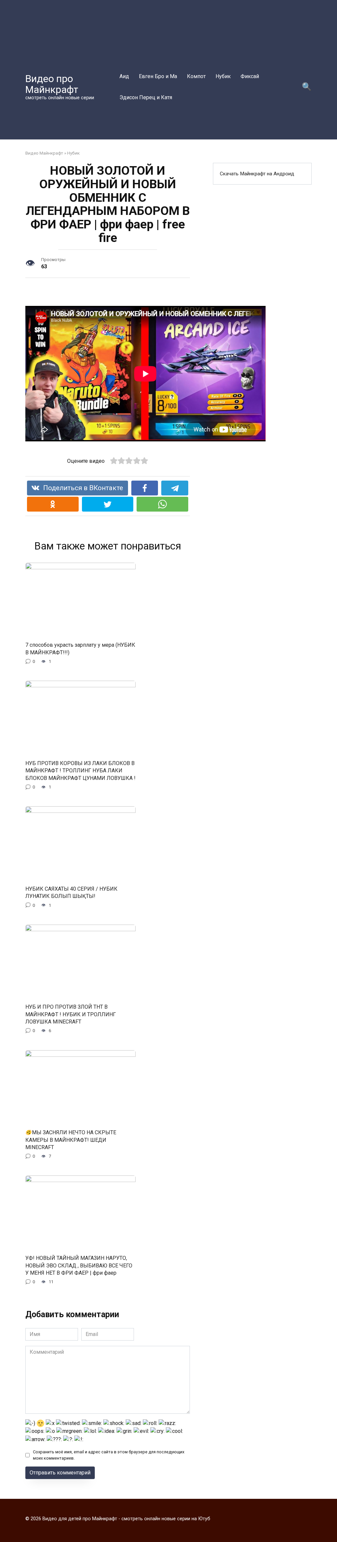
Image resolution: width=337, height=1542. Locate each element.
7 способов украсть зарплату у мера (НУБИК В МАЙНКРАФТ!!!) (80, 648)
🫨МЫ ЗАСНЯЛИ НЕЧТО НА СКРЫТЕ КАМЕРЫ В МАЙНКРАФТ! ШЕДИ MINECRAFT (70, 1139)
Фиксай (250, 76)
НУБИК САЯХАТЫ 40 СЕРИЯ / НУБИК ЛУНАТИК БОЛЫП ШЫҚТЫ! (71, 892)
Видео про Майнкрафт (51, 84)
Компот (196, 76)
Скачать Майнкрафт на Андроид (257, 174)
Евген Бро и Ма (158, 76)
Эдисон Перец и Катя (145, 97)
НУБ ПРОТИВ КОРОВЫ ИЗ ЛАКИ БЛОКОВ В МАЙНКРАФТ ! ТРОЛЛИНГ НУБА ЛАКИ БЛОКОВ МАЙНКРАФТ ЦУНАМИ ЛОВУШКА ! (80, 770)
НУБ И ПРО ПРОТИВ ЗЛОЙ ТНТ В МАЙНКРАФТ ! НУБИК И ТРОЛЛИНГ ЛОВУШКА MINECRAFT (70, 1014)
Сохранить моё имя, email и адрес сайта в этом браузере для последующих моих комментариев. (108, 1455)
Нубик (223, 76)
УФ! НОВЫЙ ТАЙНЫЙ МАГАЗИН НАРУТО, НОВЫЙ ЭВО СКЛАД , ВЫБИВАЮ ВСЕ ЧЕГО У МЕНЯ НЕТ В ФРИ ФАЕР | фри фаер (78, 1265)
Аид (124, 76)
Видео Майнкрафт (44, 153)
